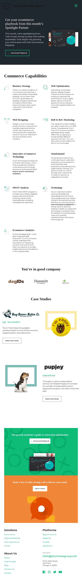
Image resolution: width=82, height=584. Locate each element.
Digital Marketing (12, 538)
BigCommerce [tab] (14, 322)
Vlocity (7, 546)
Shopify (46, 542)
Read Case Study (12, 341)
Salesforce (47, 546)
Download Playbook (19, 53)
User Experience (11, 542)
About (7, 558)
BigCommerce (49, 534)
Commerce (9, 534)
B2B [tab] (4, 322)
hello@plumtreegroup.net (60, 556)
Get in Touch (40, 489)
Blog (6, 565)
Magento (47, 538)
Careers (7, 573)
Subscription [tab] (49, 375)
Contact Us (9, 569)
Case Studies (10, 561)
